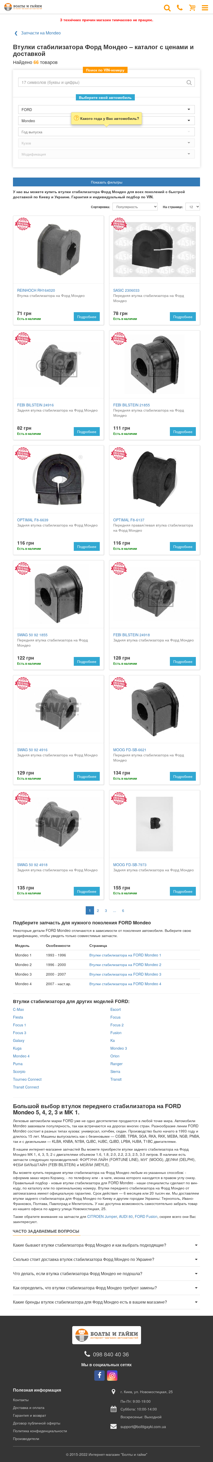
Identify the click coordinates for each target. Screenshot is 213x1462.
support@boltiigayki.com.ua (143, 1426)
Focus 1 (19, 1024)
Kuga (17, 1048)
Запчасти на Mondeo (41, 33)
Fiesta (18, 1017)
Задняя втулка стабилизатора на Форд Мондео (57, 407)
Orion (114, 1055)
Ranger (116, 1063)
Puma (18, 1063)
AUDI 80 (126, 1216)
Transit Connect (26, 1087)
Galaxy (18, 1040)
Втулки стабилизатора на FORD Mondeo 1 (125, 954)
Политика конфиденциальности (40, 1430)
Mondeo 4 (21, 1055)
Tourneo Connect (27, 1079)
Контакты (21, 1399)
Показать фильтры (106, 182)
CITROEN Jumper (102, 1216)
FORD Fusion (146, 1216)
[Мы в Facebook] (99, 1375)
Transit (116, 1079)
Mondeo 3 (118, 1048)
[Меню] (205, 7)
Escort (115, 1009)
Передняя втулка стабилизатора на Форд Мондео (148, 295)
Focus (115, 1017)
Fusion (116, 1032)
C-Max (18, 1009)
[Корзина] (192, 7)
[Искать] (189, 82)
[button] (106, 1245)
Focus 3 (19, 1032)
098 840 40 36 (111, 1354)
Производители (26, 1438)
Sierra (115, 1071)
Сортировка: (100, 207)
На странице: (173, 207)
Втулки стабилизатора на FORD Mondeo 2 (125, 964)
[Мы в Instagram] (112, 1375)
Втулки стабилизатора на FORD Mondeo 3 (125, 974)
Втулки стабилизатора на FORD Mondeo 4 (125, 983)
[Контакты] (180, 7)
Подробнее (86, 316)
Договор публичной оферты (36, 1423)
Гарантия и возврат (29, 1415)
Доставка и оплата (28, 1407)
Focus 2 (117, 1024)
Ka (112, 1040)
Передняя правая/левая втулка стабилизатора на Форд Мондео (153, 525)
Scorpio (19, 1071)
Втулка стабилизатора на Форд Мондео (51, 293)
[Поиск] (167, 7)
